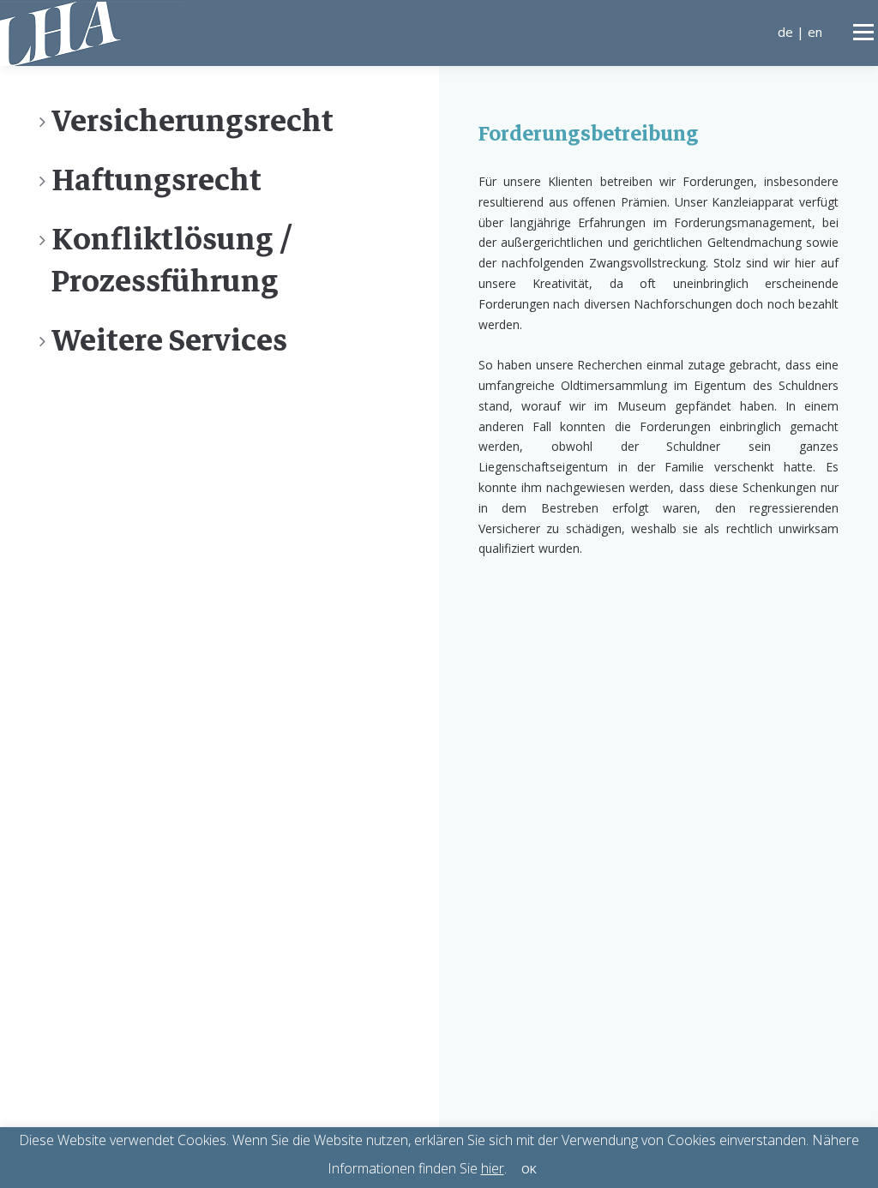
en (815, 31)
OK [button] (529, 1169)
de (785, 31)
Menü (863, 32)
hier (492, 1168)
